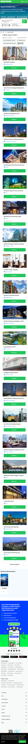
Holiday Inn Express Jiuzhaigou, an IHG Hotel (14, 321)
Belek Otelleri (11, 671)
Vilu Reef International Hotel (11, 295)
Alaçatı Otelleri (10, 673)
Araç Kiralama (5, 702)
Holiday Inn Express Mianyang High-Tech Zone (14, 139)
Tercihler (3, 741)
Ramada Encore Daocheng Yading (12, 216)
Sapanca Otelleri (18, 673)
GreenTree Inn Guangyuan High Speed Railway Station (14, 88)
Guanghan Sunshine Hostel (11, 372)
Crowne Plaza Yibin (9, 501)
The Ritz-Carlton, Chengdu (11, 269)
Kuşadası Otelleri (19, 671)
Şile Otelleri (3, 673)
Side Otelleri (3, 665)
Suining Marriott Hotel (10, 347)
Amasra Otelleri (20, 669)
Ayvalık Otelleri (4, 671)
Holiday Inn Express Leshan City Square (14, 244)
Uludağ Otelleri (4, 667)
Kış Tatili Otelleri (11, 686)
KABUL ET (22, 741)
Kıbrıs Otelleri (17, 665)
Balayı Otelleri (4, 680)
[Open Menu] (26, 1)
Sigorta (3, 712)
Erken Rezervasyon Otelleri (6, 682)
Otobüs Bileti (5, 699)
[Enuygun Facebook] (9, 651)
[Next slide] (25, 53)
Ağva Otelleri (11, 667)
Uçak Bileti (4, 692)
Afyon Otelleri (3, 675)
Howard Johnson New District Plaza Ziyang (14, 165)
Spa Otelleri (3, 684)
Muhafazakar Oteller (18, 682)
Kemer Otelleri (19, 663)
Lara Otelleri (10, 675)
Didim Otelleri (10, 665)
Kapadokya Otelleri (12, 669)
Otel (3, 696)
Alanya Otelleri (4, 663)
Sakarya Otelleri (18, 667)
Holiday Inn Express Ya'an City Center (13, 190)
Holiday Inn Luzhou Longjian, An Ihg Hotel (14, 475)
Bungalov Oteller (20, 684)
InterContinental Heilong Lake (12, 552)
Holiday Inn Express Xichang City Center (14, 449)
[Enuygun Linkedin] (16, 651)
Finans (3, 709)
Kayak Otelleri (4, 686)
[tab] (4, 16)
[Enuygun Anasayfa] (6, 2)
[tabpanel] (14, 23)
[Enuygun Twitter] (14, 651)
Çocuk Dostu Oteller (11, 684)
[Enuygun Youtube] (19, 651)
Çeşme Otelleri (11, 663)
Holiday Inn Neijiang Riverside (11, 113)
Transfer (4, 706)
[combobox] (12, 21)
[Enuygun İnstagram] (11, 651)
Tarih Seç (13, 68)
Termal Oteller (11, 680)
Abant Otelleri (3, 669)
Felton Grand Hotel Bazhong (11, 527)
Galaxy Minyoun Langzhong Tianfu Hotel (14, 398)
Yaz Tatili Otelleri (19, 686)
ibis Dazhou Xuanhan (9, 62)
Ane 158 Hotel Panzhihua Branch (12, 424)
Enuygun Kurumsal (6, 716)
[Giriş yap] (24, 1)
